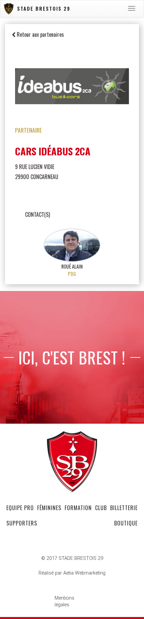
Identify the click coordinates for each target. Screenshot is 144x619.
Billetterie (124, 508)
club (101, 508)
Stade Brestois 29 (43, 8)
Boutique (126, 523)
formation (78, 508)
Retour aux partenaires (39, 34)
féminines (49, 508)
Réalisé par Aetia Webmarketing (72, 573)
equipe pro (20, 508)
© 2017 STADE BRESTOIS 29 (72, 558)
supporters (21, 523)
